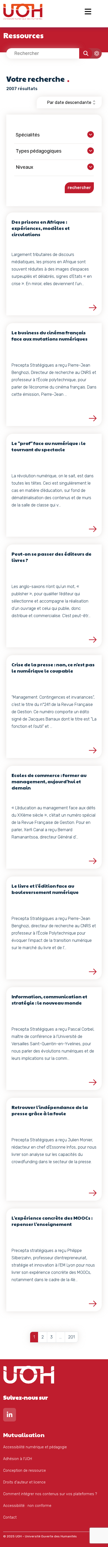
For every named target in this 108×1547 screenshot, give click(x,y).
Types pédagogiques (38, 151)
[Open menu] (88, 11)
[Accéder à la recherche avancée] (92, 53)
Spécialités (28, 135)
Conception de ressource (24, 1470)
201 (71, 1337)
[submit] (85, 53)
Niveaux (24, 167)
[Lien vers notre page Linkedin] (9, 1416)
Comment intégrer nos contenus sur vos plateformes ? (50, 1494)
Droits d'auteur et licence (24, 1482)
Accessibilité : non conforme (27, 1506)
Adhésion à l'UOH (17, 1459)
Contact (10, 1517)
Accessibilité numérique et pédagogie (35, 1447)
